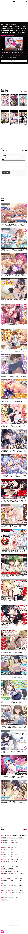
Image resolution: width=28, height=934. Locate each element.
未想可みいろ (14, 883)
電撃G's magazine (15, 52)
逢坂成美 (5, 837)
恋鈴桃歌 (21, 845)
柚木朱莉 (18, 871)
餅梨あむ (21, 837)
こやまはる (14, 849)
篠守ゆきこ (21, 856)
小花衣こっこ (15, 866)
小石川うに (5, 883)
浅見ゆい (22, 880)
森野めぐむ (21, 885)
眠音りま (11, 878)
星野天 (4, 890)
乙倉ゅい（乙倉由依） (7, 861)
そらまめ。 (21, 852)
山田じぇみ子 (6, 842)
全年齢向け (14, 24)
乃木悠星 (5, 887)
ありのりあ (13, 887)
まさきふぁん (5, 892)
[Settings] (20, 49)
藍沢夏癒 (12, 868)
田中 (4, 878)
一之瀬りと (5, 864)
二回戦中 (13, 885)
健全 (11, 57)
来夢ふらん (18, 861)
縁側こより (5, 880)
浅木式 (20, 847)
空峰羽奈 (18, 897)
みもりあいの (6, 845)
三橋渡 (4, 859)
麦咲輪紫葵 (5, 876)
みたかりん (14, 892)
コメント (14, 159)
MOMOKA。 (5, 854)
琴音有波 (14, 864)
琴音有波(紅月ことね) (7, 871)
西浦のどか (20, 890)
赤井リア (5, 899)
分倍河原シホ (15, 842)
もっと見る (22, 91)
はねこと (10, 54)
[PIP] (23, 49)
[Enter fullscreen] (25, 49)
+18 (14, 1)
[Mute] (15, 49)
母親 (13, 57)
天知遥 (14, 845)
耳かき (16, 57)
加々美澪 (21, 895)
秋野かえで (14, 833)
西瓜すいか (5, 849)
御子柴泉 (23, 835)
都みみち (21, 873)
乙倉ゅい (14, 852)
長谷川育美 (5, 52)
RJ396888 (4, 35)
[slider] (6, 49)
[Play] (3, 49)
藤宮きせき (21, 887)
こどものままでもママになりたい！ (8, 55)
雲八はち (14, 856)
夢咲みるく (13, 895)
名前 (14, 155)
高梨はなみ (14, 854)
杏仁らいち (14, 880)
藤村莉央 (14, 840)
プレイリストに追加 (14, 60)
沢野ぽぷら (5, 856)
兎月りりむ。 (6, 866)
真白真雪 (22, 876)
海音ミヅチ (5, 852)
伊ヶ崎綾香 (12, 847)
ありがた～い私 (20, 878)
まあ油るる (5, 895)
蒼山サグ (3, 54)
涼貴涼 (4, 847)
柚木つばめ (5, 835)
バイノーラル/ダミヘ (5, 57)
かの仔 (4, 868)
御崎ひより (20, 859)
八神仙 (4, 897)
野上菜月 (12, 859)
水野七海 (12, 890)
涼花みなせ (14, 835)
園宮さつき (14, 876)
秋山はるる (5, 840)
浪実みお (5, 885)
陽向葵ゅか (5, 833)
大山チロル (13, 837)
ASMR (20, 55)
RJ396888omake (10, 35)
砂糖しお (21, 864)
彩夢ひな (11, 897)
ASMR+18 (16, 925)
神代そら (5, 873)
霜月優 (21, 892)
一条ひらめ (13, 873)
